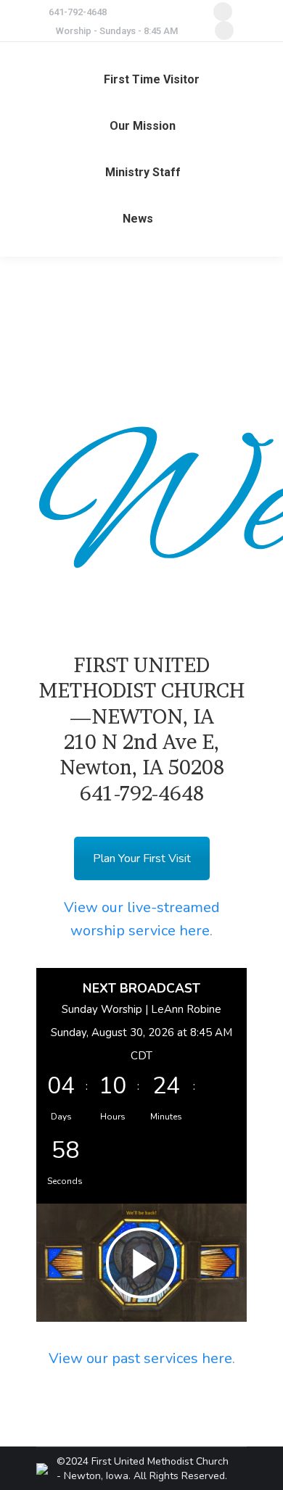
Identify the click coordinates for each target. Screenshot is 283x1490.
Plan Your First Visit (142, 858)
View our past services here (140, 1358)
